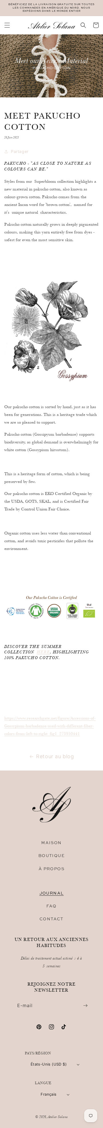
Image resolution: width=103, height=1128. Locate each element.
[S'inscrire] (85, 1005)
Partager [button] (20, 151)
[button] (7, 25)
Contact (51, 918)
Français (48, 1094)
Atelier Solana (58, 1117)
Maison (51, 842)
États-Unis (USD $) (49, 1064)
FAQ (51, 906)
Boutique (51, 855)
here (43, 652)
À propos (51, 868)
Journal (51, 893)
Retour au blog (55, 756)
